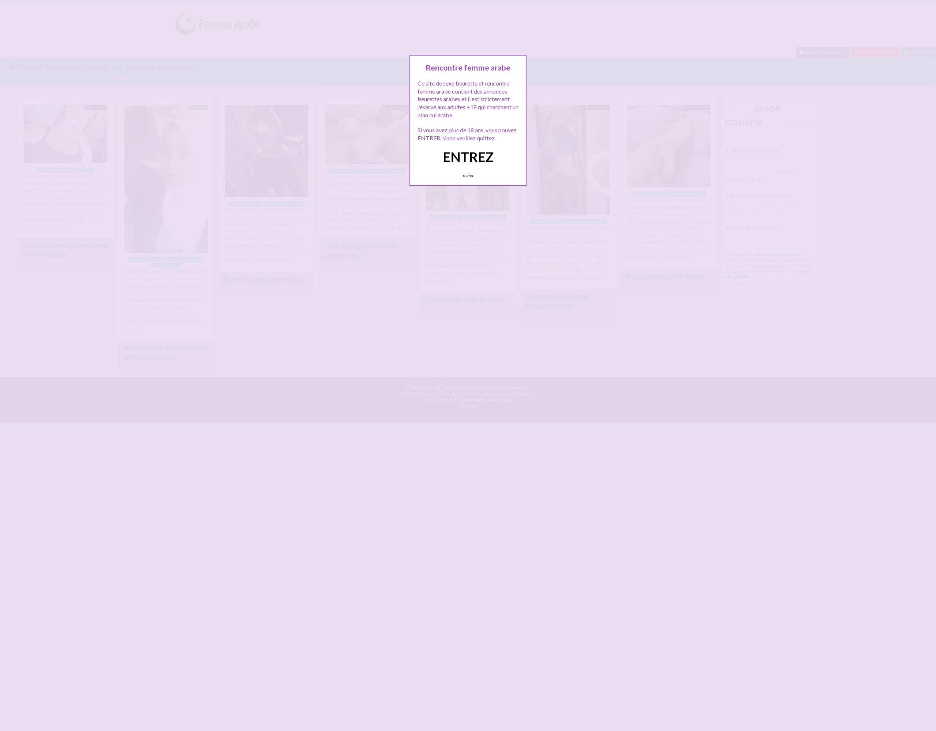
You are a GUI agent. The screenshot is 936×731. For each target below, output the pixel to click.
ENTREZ (468, 157)
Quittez (468, 176)
